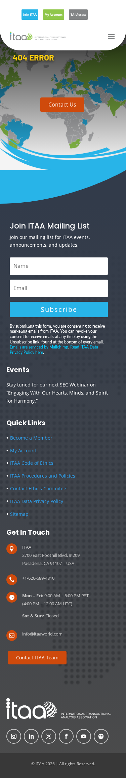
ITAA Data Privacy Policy (34, 501)
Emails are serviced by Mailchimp (39, 347)
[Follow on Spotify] (101, 736)
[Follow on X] (48, 736)
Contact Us (62, 104)
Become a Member (29, 438)
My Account (53, 14)
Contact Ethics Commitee (38, 488)
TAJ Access (78, 14)
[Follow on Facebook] (66, 736)
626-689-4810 (41, 578)
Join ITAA (30, 14)
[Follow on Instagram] (13, 736)
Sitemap (17, 514)
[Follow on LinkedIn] (31, 736)
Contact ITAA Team (37, 657)
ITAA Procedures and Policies (40, 476)
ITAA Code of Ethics (31, 463)
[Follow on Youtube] (83, 736)
